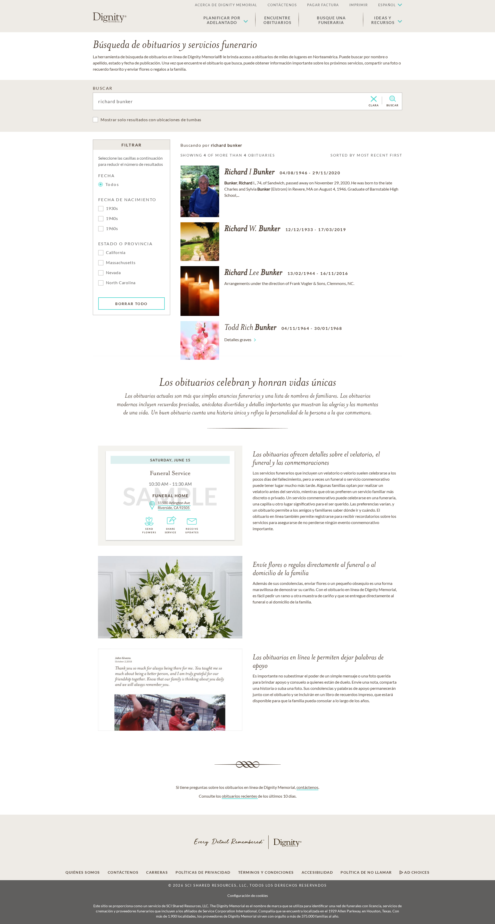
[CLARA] (374, 99)
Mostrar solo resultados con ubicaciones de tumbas (151, 119)
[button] (225, 20)
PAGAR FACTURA (323, 5)
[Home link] (109, 17)
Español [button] (387, 5)
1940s (112, 218)
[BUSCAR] (392, 99)
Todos (112, 184)
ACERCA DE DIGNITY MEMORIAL (226, 5)
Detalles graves (237, 339)
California (116, 252)
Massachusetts (120, 262)
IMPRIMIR (358, 5)
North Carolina (121, 282)
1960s (112, 228)
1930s (112, 208)
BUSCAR (102, 88)
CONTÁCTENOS (282, 5)
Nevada (113, 272)
